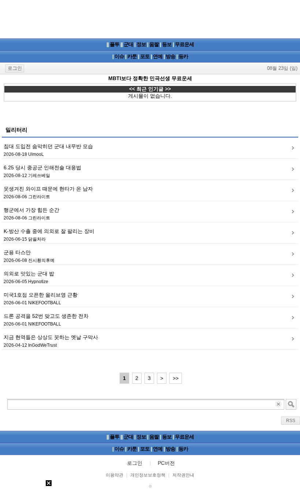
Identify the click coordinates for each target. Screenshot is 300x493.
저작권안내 (183, 475)
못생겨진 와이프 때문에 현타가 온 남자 (48, 189)
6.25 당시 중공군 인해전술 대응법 (42, 167)
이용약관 (114, 475)
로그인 (15, 68)
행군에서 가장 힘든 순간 (31, 210)
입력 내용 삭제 (279, 404)
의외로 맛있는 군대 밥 (29, 273)
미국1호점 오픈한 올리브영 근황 (41, 295)
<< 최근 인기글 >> (150, 89)
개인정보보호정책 (147, 475)
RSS (290, 420)
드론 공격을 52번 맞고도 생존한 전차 (46, 316)
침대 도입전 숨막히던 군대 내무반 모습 (48, 146)
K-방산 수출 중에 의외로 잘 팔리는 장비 (49, 231)
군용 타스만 (17, 252)
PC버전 (166, 463)
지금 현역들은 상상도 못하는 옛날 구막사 (51, 337)
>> (176, 378)
